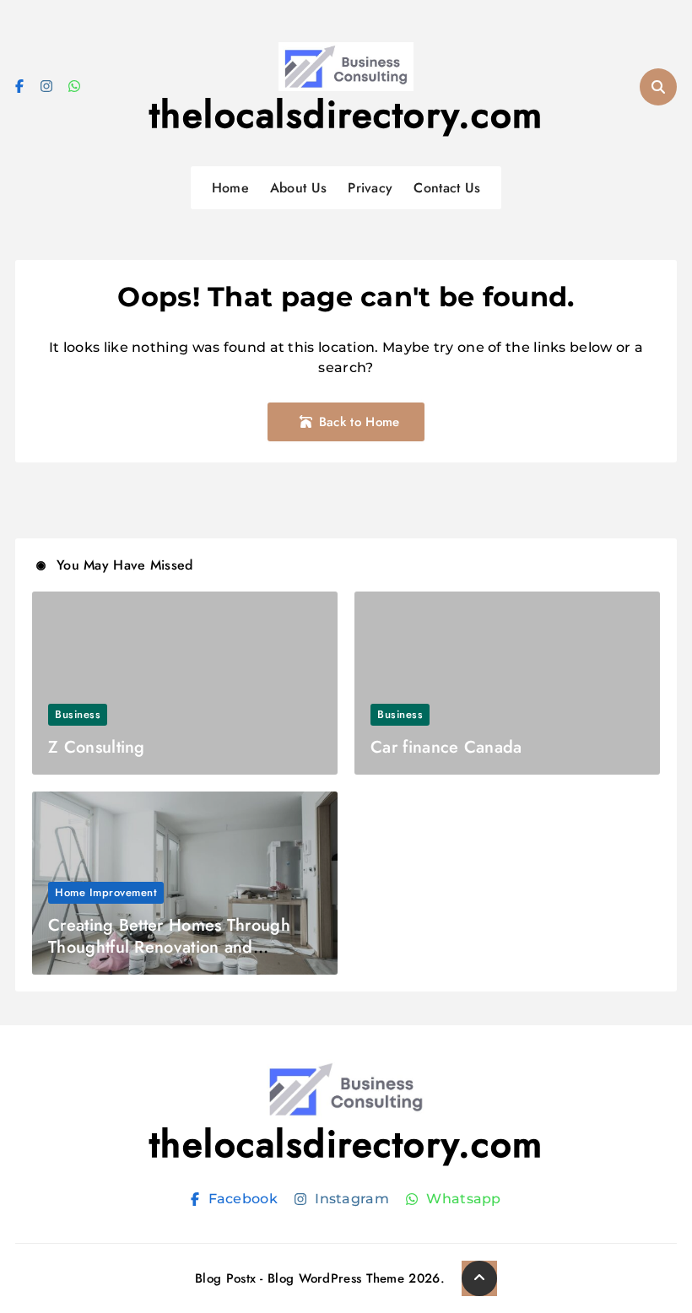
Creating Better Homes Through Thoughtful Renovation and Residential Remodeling (169, 947)
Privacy (370, 187)
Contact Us (447, 187)
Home (230, 187)
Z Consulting (96, 747)
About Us (298, 187)
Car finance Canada (446, 747)
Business (77, 714)
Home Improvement (106, 892)
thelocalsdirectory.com (346, 115)
